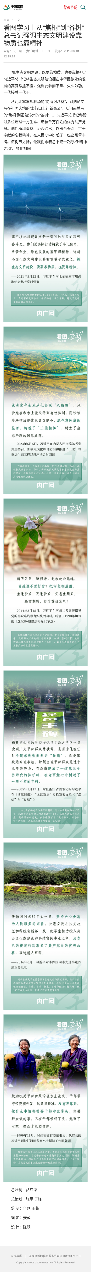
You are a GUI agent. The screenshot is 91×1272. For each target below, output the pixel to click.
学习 (6, 20)
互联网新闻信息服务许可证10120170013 (54, 1256)
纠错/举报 (17, 1256)
